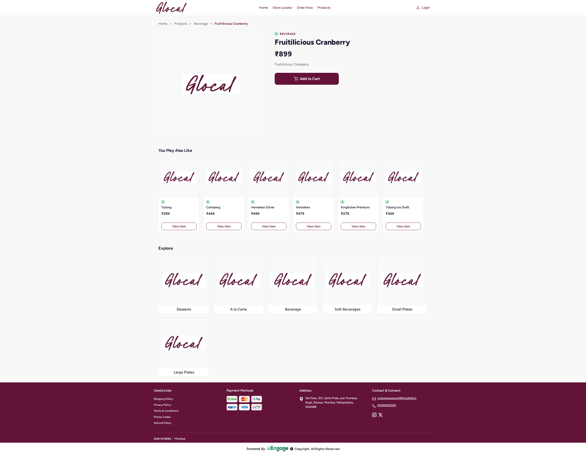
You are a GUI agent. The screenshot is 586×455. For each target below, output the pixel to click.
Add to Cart (310, 78)
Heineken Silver (262, 207)
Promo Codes (162, 417)
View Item (179, 226)
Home (263, 8)
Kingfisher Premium (355, 207)
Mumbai (180, 438)
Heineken (303, 207)
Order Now (305, 8)
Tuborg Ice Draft (397, 207)
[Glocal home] (204, 8)
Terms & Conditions (166, 410)
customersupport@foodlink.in (396, 398)
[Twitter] (380, 415)
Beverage (201, 24)
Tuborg (166, 207)
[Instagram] (374, 415)
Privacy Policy (162, 404)
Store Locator (282, 8)
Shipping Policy (163, 399)
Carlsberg (213, 207)
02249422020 (386, 405)
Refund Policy (162, 423)
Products (324, 8)
